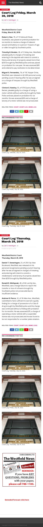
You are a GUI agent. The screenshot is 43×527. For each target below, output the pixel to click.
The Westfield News (16, 3)
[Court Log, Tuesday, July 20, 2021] (21, 136)
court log (23, 107)
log (34, 107)
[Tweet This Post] (17, 111)
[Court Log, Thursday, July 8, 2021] (21, 209)
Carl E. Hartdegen (10, 20)
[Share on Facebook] (12, 111)
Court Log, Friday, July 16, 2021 (12, 189)
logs (35, 325)
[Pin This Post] (26, 111)
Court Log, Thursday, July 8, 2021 (13, 226)
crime (30, 107)
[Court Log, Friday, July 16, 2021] (21, 172)
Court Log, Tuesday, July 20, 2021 (13, 152)
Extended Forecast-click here (17, 500)
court (16, 107)
